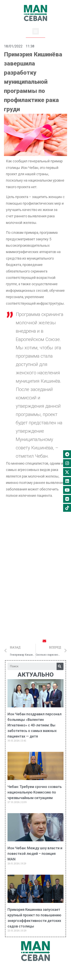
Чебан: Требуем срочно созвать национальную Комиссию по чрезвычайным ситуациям (34, 792)
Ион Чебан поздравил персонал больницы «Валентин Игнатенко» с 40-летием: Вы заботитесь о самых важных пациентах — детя (34, 725)
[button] (35, 31)
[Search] (60, 666)
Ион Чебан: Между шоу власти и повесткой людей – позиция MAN (34, 853)
